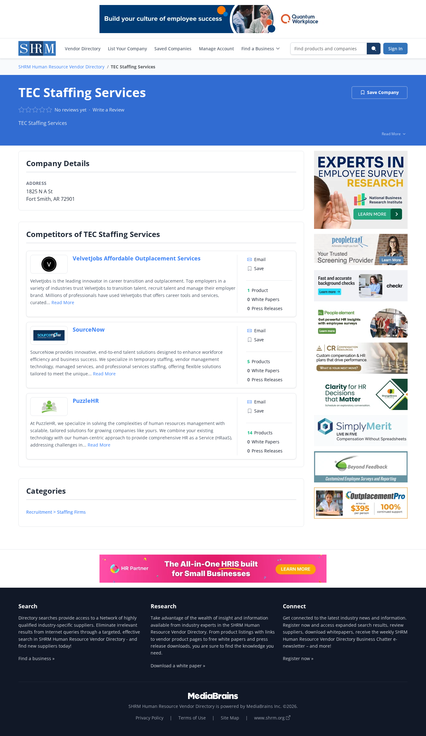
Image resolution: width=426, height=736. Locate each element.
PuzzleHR (86, 400)
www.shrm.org (270, 718)
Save (259, 268)
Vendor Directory (82, 49)
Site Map (230, 718)
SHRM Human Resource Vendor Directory (61, 67)
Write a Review (108, 109)
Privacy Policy (149, 718)
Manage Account (216, 49)
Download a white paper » (178, 666)
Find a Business (257, 49)
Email (260, 259)
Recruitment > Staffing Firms (56, 512)
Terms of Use (192, 718)
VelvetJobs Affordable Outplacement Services (137, 258)
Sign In (395, 49)
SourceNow (88, 329)
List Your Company (127, 49)
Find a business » (36, 658)
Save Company (383, 92)
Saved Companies (172, 49)
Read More (62, 302)
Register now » (298, 658)
